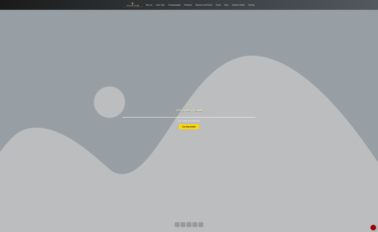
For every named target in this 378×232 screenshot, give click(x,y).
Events (218, 5)
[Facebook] (3, 1)
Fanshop (251, 5)
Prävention (188, 5)
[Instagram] (7, 1)
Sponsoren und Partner (203, 5)
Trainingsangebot (174, 5)
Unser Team (160, 5)
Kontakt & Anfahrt (238, 5)
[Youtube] (10, 1)
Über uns (149, 5)
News (226, 5)
